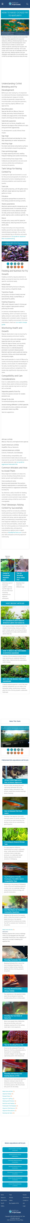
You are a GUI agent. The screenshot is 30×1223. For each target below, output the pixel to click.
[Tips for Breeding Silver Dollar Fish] (21, 565)
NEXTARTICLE (21, 557)
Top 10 (2, 1203)
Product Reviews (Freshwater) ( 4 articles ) (15, 1179)
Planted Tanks (7, 1096)
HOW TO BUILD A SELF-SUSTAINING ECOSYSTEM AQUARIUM (14, 652)
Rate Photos (4, 1200)
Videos (10, 1200)
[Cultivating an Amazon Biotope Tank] (15, 834)
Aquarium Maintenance (9, 1108)
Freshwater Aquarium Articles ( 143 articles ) (15, 1161)
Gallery (2, 1206)
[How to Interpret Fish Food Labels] (15, 803)
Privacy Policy (19, 1220)
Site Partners (26, 1198)
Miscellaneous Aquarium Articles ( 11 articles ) (15, 1173)
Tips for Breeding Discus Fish (13, 1045)
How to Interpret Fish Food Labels (13, 812)
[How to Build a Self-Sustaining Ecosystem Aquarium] (15, 643)
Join (24, 1203)
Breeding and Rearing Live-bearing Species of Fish (13, 1075)
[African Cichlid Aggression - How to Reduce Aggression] (15, 772)
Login (24, 1206)
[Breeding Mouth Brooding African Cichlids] (15, 981)
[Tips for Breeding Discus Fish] (15, 1037)
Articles (11, 1198)
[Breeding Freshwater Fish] (15, 952)
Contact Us (25, 1200)
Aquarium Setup (7, 1094)
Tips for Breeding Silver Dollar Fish (21, 576)
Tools (10, 1195)
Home (2, 1195)
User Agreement (11, 1220)
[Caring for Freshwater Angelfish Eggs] (7, 565)
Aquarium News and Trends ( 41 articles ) (15, 1150)
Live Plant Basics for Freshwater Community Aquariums (14, 911)
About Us (3, 1198)
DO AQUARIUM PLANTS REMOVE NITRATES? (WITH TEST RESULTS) (13, 622)
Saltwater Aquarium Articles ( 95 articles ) (15, 1167)
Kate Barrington (10, 32)
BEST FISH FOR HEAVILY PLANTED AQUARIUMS (14, 680)
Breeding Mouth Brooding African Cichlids (12, 990)
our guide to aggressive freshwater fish (13, 463)
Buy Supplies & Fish (14, 1203)
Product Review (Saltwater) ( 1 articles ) (15, 1185)
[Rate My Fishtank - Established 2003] (15, 1212)
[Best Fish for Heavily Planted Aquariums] (15, 671)
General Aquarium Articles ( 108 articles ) (15, 1155)
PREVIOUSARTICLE (7, 557)
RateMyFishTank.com (14, 532)
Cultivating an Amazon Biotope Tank (14, 843)
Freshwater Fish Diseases (10, 1106)
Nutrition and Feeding (9, 1103)
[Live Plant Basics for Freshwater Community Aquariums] (15, 902)
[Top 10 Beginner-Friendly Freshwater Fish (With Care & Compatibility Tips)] (15, 869)
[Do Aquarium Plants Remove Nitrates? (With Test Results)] (15, 612)
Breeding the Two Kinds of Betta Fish (13, 1017)
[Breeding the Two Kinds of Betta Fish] (15, 1008)
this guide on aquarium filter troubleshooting (14, 237)
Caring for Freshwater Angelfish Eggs (6, 576)
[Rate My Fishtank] (15, 5)
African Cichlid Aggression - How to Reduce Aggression (13, 781)
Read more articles (8, 930)
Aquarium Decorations (9, 1111)
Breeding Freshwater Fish (12, 960)
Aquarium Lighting (8, 1099)
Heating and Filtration (9, 1101)
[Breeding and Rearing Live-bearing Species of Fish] (15, 1065)
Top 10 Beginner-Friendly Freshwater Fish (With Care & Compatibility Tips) (14, 879)
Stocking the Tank (8, 1113)
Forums (24, 1195)
